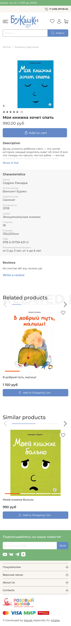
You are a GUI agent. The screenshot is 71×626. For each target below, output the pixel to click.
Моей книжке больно (18, 499)
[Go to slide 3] (8, 105)
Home (7, 47)
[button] (5, 304)
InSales (55, 620)
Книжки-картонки (27, 47)
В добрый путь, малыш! (19, 377)
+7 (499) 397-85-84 (58, 9)
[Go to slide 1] (3, 105)
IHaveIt (28, 620)
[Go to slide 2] (6, 105)
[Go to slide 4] (11, 105)
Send (62, 545)
